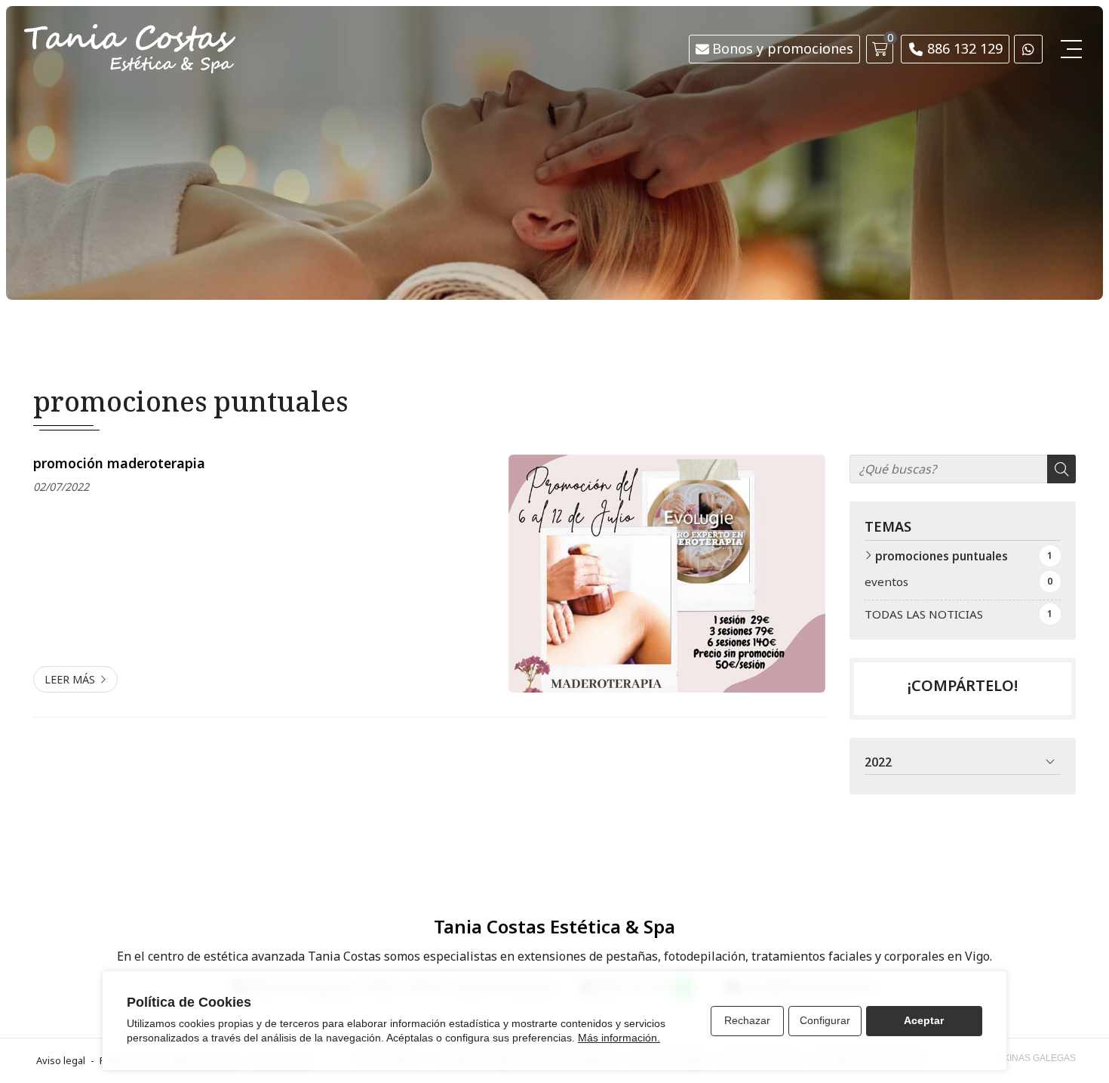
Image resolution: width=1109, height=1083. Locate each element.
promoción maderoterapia (119, 463)
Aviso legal (60, 1060)
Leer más (70, 679)
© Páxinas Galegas (1029, 1058)
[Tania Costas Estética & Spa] (129, 49)
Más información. (619, 1038)
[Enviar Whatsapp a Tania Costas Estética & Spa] (1028, 49)
